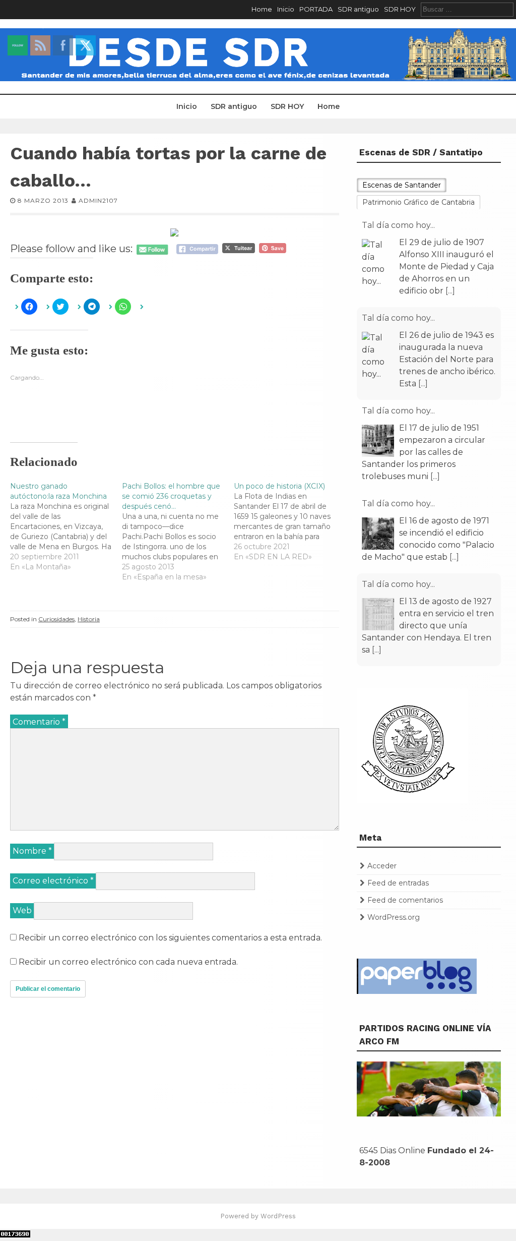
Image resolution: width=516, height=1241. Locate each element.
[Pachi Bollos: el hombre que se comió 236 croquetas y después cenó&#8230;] (178, 531)
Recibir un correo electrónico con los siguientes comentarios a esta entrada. (170, 937)
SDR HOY (400, 9)
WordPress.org (393, 917)
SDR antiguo (358, 9)
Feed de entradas (398, 883)
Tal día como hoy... (398, 225)
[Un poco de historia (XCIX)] (290, 521)
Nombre (32, 851)
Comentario (39, 722)
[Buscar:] (467, 9)
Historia (89, 619)
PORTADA (316, 9)
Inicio (285, 9)
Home (261, 9)
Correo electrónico (53, 880)
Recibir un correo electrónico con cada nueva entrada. (128, 962)
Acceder (382, 865)
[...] (450, 291)
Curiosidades (56, 619)
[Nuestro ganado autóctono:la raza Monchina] (66, 526)
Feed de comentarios (405, 900)
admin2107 (98, 200)
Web (22, 910)
